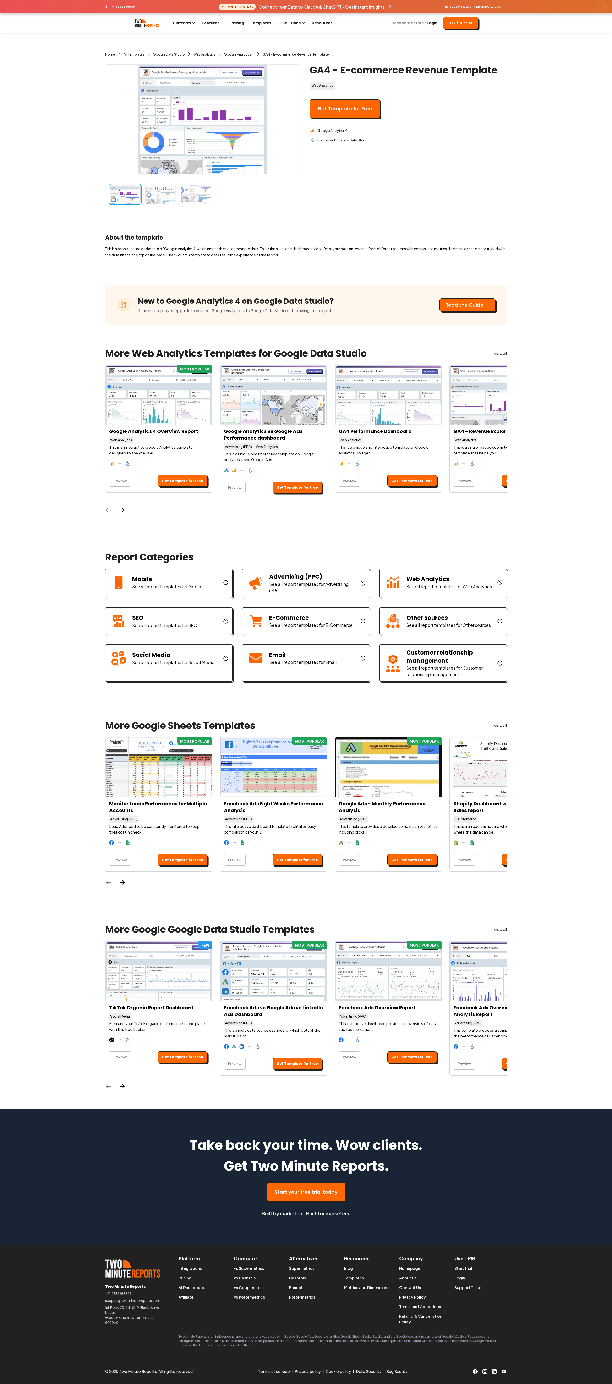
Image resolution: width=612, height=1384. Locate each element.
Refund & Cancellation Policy (420, 1319)
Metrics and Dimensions (366, 1287)
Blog (348, 1268)
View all (500, 353)
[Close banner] (605, 7)
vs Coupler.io (246, 1287)
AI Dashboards (193, 1287)
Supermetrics (302, 1268)
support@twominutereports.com (475, 6)
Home (110, 54)
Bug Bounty (397, 1371)
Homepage (409, 1268)
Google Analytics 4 (239, 54)
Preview (120, 481)
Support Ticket (468, 1287)
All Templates (134, 54)
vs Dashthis (245, 1277)
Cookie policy (338, 1371)
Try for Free (460, 23)
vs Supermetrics (249, 1268)
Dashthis (297, 1277)
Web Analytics (204, 54)
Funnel (295, 1287)
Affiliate (186, 1297)
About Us (408, 1277)
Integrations (190, 1268)
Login (432, 22)
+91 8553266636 (122, 6)
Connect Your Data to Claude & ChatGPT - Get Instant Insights (322, 7)
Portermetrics (302, 1297)
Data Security (369, 1371)
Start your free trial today (306, 1192)
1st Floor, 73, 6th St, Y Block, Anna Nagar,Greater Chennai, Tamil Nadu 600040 (132, 1315)
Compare (245, 1258)
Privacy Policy (412, 1297)
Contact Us (410, 1287)
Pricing (237, 22)
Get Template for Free (345, 108)
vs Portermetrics (249, 1297)
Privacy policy (308, 1371)
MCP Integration (237, 7)
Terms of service (274, 1371)
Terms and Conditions (420, 1306)
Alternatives (304, 1258)
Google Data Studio (169, 54)
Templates (354, 1277)
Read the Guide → (467, 305)
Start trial (463, 1268)
